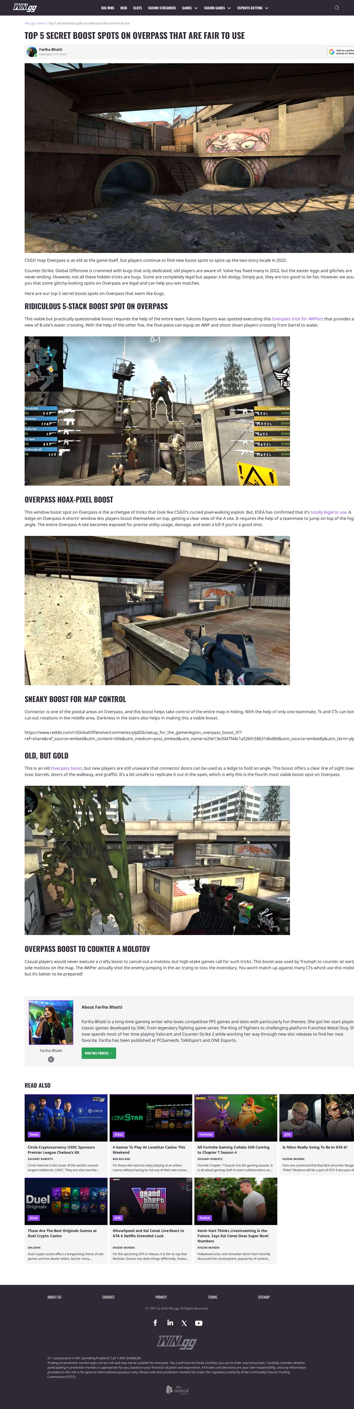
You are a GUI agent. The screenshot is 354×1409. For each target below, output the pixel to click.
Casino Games (214, 7)
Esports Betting (250, 7)
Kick (124, 7)
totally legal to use (328, 512)
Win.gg (29, 23)
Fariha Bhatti (50, 49)
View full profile (96, 1053)
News (41, 23)
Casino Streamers (162, 7)
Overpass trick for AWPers (297, 319)
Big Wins (107, 7)
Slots (137, 7)
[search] (337, 8)
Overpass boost (66, 768)
